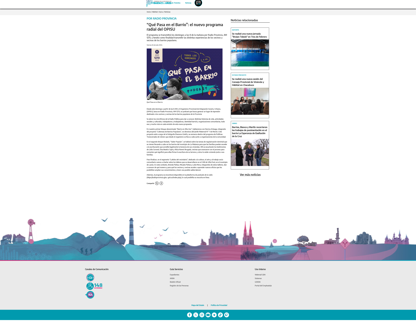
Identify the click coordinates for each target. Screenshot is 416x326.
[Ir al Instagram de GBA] (201, 315)
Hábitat (155, 12)
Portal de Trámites (172, 2)
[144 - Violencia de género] (89, 294)
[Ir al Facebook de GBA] (189, 315)
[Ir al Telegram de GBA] (214, 315)
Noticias (186, 2)
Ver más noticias (250, 174)
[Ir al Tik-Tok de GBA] (220, 315)
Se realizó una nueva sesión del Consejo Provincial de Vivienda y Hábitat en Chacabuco (248, 82)
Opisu (161, 12)
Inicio (149, 12)
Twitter (157, 183)
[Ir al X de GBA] (195, 315)
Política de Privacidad (219, 305)
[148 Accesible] (93, 286)
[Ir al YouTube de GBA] (208, 315)
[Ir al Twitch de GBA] (226, 315)
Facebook (161, 183)
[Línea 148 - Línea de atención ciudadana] (89, 277)
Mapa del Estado (197, 305)
